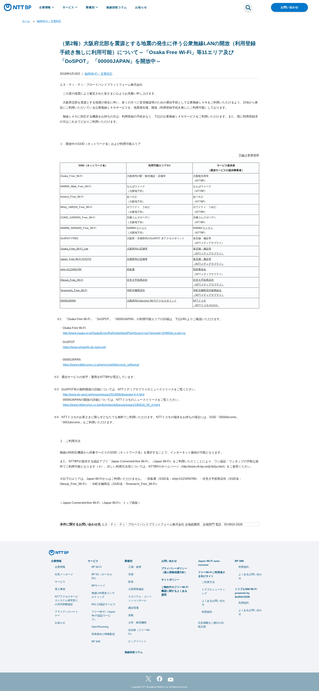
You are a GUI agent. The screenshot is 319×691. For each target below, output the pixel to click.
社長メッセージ (64, 574)
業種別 (90, 7)
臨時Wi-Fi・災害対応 (49, 21)
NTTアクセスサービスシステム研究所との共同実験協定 (66, 600)
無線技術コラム (116, 7)
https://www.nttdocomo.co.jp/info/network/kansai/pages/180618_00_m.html (111, 404)
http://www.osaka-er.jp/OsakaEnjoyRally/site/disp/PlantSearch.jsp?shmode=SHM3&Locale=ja (124, 333)
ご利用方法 (208, 582)
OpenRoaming (100, 626)
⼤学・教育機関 (137, 622)
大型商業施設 (136, 589)
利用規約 (207, 611)
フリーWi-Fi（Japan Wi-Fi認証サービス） (103, 615)
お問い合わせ (289, 7)
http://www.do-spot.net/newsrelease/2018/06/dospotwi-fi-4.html (103, 394)
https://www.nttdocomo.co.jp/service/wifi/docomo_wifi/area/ (101, 364)
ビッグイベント (137, 641)
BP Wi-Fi (97, 566)
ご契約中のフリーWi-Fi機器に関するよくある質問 (174, 591)
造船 (130, 615)
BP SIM (96, 641)
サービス (68, 7)
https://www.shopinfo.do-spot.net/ (84, 347)
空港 (130, 574)
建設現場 (133, 607)
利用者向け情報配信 (103, 634)
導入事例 (60, 589)
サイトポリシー (170, 579)
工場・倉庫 (134, 566)
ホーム (26, 21)
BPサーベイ (98, 585)
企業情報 (45, 7)
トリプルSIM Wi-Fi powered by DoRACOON (246, 593)
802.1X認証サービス (103, 604)
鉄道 (130, 581)
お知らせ (141, 7)
